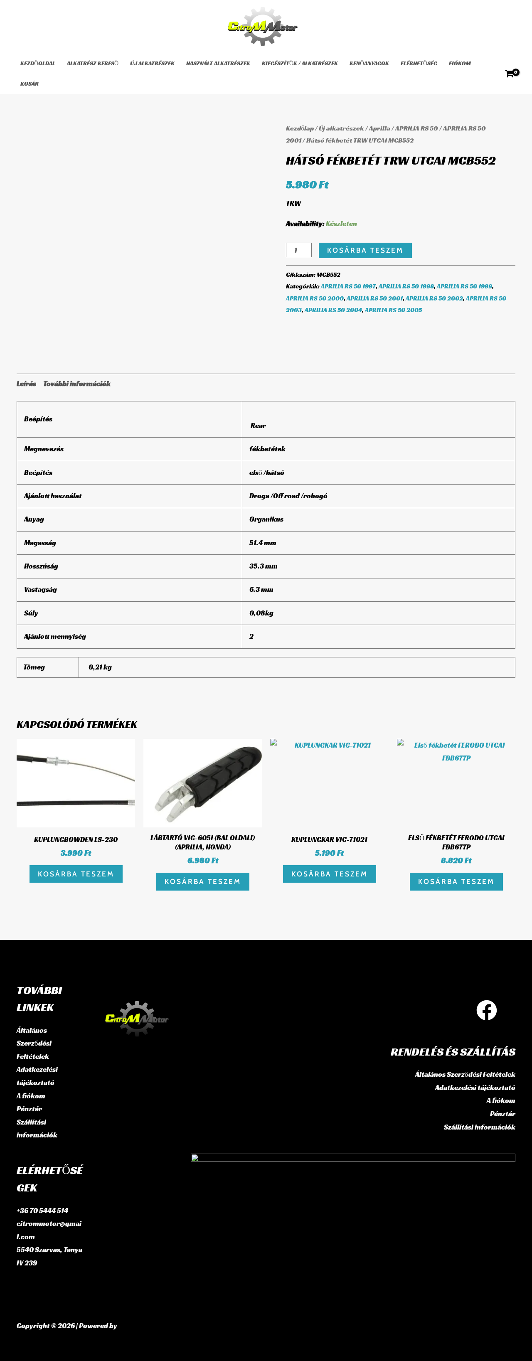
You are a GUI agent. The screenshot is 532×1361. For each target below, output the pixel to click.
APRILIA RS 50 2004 (333, 310)
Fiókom (460, 63)
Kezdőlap (300, 128)
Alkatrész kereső (92, 63)
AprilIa (379, 128)
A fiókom (31, 1095)
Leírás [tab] (26, 383)
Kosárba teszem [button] (76, 874)
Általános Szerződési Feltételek (34, 1043)
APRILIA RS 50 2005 (393, 310)
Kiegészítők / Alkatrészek (300, 63)
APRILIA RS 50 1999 (464, 286)
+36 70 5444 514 (42, 1210)
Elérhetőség (419, 63)
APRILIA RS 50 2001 (375, 298)
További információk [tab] (77, 383)
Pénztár (29, 1108)
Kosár (29, 83)
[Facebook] (486, 1010)
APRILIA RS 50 (416, 128)
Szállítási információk (479, 1127)
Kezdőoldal (37, 63)
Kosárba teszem (365, 250)
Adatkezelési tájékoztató (475, 1087)
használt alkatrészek (218, 63)
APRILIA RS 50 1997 (348, 286)
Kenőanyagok (369, 63)
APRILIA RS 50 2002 (434, 298)
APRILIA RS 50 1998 (406, 286)
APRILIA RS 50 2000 (315, 298)
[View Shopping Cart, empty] (509, 73)
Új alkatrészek (152, 63)
